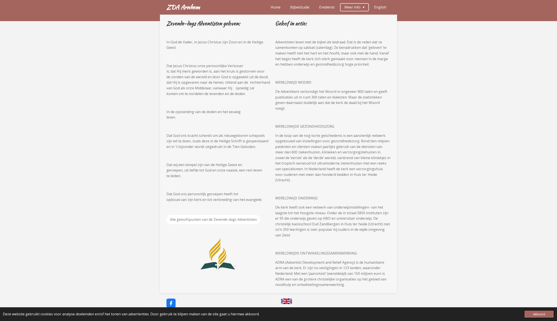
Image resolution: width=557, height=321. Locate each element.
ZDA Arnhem (183, 7)
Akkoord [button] (539, 314)
